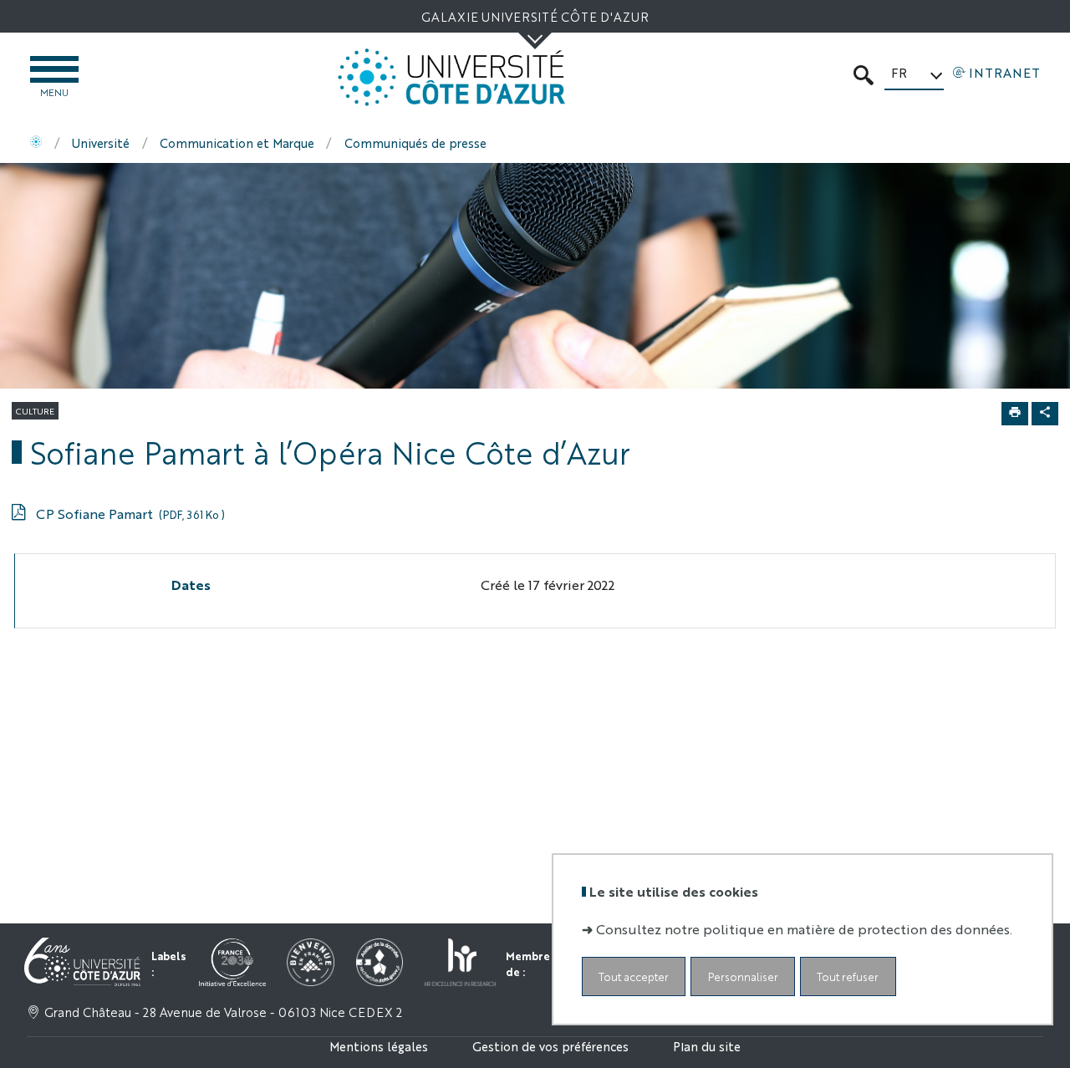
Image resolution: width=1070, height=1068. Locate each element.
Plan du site (707, 1046)
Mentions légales (378, 1046)
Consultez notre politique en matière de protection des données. (804, 928)
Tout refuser (848, 976)
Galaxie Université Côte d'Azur (535, 16)
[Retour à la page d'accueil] (451, 77)
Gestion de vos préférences (550, 1046)
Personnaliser (743, 976)
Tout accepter (634, 976)
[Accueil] (36, 143)
